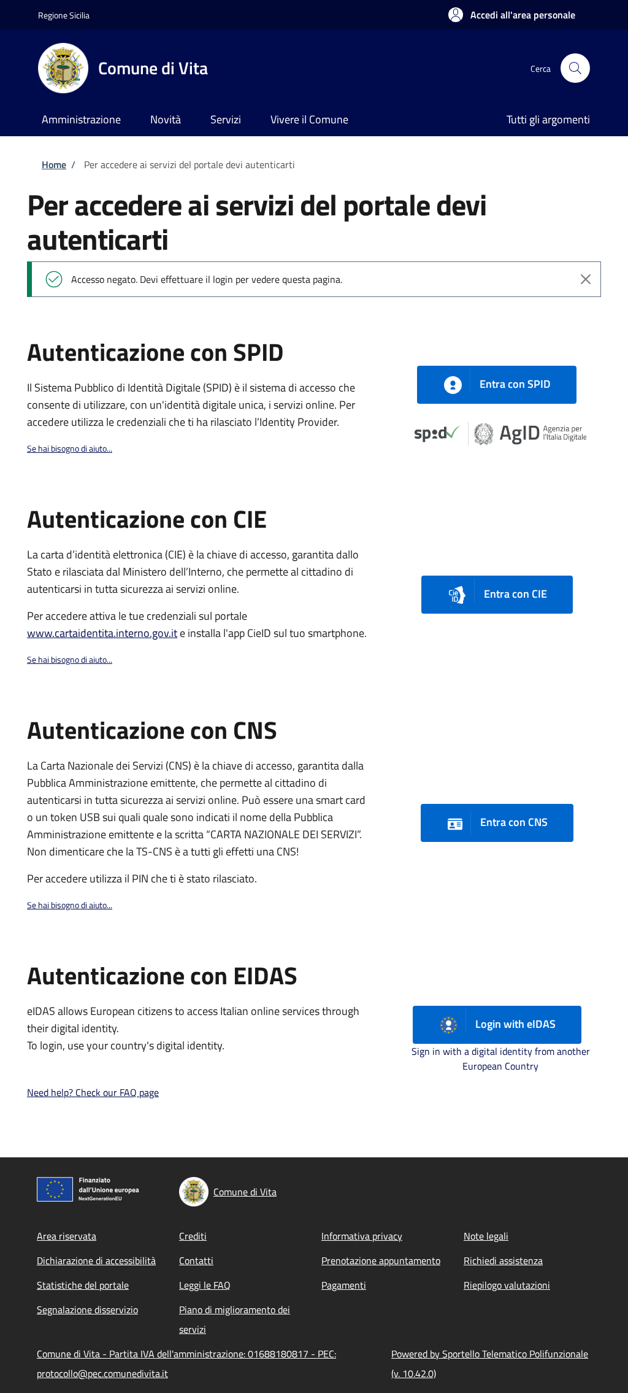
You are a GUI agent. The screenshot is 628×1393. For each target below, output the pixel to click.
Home (54, 164)
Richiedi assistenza (503, 1260)
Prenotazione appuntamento (380, 1260)
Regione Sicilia (64, 15)
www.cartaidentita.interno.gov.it (102, 633)
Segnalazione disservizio (87, 1309)
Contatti (196, 1260)
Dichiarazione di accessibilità (96, 1260)
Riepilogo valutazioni (507, 1285)
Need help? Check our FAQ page (93, 1092)
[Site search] (575, 68)
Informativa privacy (361, 1236)
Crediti (193, 1236)
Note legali (486, 1236)
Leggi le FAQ (205, 1285)
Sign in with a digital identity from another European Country (501, 1058)
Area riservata (66, 1236)
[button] (512, 14)
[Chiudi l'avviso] (585, 279)
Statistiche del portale (83, 1285)
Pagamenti (343, 1285)
